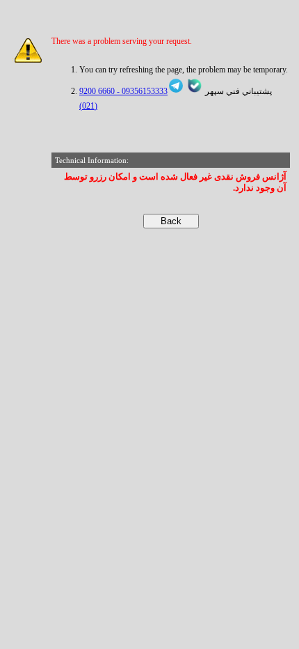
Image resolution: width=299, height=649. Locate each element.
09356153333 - (141, 91)
